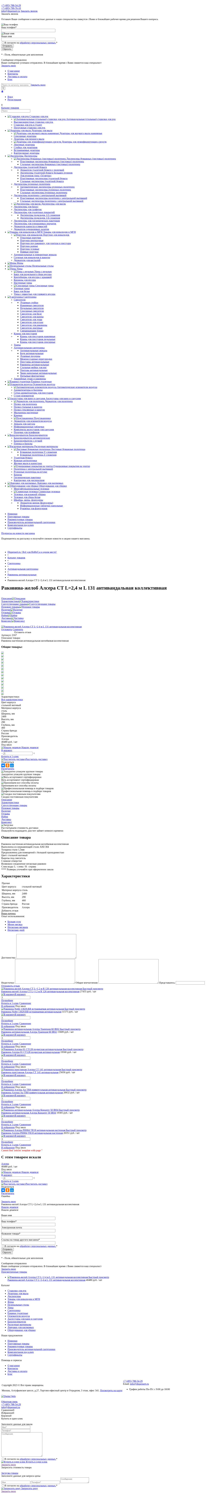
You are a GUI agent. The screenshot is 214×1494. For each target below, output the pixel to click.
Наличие (6, 609)
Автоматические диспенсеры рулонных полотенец (47, 187)
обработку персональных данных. (38, 42)
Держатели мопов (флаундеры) (36, 503)
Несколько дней (16, 930)
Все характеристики (12, 699)
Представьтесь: (167, 982)
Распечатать (7, 768)
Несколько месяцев (18, 927)
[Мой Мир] (12, 765)
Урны (10, 1307)
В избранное (8, 1006)
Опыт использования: (13, 916)
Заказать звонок (29, 11)
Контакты (13, 73)
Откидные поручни (30, 237)
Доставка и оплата (17, 76)
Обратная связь (9, 1401)
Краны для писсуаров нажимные (37, 336)
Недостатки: (7, 982)
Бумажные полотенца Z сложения (38, 455)
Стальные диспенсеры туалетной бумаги (42, 181)
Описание (6, 598)
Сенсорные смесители (32, 311)
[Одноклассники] (7, 765)
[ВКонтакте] (3, 765)
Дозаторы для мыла (18, 1293)
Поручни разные (29, 246)
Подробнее (7, 1000)
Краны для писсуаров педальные (37, 339)
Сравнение (25, 1003)
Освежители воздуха (19, 1316)
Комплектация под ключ (21, 525)
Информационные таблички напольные (41, 505)
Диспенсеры (14, 1296)
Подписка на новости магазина (18, 533)
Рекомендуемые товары (20, 519)
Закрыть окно (8, 65)
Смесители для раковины (33, 325)
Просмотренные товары (14, 1272)
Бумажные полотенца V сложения (38, 452)
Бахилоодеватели (17, 1321)
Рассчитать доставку (37, 759)
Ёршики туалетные (18, 1313)
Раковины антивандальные (34, 364)
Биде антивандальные (32, 353)
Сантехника (14, 1310)
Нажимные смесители (32, 305)
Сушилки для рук (17, 1290)
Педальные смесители (32, 308)
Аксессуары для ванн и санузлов (25, 1319)
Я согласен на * (30, 1459)
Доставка (6, 618)
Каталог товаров (10, 107)
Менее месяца (15, 924)
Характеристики (10, 601)
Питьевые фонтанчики (32, 376)
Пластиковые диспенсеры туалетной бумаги (44, 178)
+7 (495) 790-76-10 (11, 8)
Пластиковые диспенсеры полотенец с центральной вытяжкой (53, 198)
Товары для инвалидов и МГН (24, 1299)
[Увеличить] (41, 626)
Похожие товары (10, 607)
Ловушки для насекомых (21, 1327)
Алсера (5, 1163)
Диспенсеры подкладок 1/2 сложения (40, 215)
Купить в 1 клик (10, 756)
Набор (4, 615)
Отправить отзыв (10, 986)
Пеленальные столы (18, 1304)
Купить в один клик (36, 1461)
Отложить (6, 629)
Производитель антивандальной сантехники (31, 522)
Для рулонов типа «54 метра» (36, 175)
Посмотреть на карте (111, 1390)
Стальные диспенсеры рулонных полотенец (43, 192)
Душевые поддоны (30, 356)
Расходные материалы (19, 1324)
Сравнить (18, 629)
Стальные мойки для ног (33, 367)
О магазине (14, 71)
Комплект (6, 621)
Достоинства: (8, 957)
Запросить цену (29, 1488)
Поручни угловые (29, 249)
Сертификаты (15, 528)
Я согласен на (30, 42)
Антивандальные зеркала (33, 350)
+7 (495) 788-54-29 (11, 5)
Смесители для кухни (31, 322)
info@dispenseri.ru (10, 11)
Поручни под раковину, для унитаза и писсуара (45, 243)
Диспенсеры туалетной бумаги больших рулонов (46, 172)
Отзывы (5, 612)
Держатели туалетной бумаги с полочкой (42, 170)
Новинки (12, 513)
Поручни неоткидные (31, 240)
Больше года (14, 921)
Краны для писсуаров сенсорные (37, 342)
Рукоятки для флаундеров (33, 508)
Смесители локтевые (31, 328)
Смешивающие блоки (31, 330)
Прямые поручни (29, 251)
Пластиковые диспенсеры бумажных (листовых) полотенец (52, 161)
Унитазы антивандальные (34, 370)
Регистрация (14, 99)
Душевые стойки (29, 302)
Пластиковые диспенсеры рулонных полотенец (45, 189)
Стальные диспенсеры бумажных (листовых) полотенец (50, 164)
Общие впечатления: (87, 982)
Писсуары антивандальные (34, 361)
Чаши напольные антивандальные (38, 373)
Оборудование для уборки (22, 1330)
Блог (10, 79)
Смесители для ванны (32, 316)
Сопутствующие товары (14, 604)
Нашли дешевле (9, 1207)
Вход (10, 96)
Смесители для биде (31, 313)
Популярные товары (18, 516)
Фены (11, 1302)
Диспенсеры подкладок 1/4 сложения (40, 218)
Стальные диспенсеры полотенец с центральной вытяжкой (51, 201)
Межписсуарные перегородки (36, 359)
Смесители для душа (31, 319)
